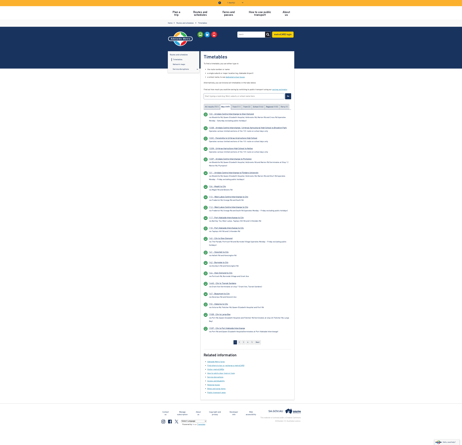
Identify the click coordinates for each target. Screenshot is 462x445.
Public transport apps (216, 393)
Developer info (234, 413)
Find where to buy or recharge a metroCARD (225, 366)
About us (198, 413)
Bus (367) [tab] (225, 107)
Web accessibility (251, 413)
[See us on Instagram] (163, 422)
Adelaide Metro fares (216, 362)
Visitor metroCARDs (215, 370)
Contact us (165, 413)
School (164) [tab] (258, 107)
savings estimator (279, 90)
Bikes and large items (216, 389)
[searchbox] (251, 35)
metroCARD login (283, 34)
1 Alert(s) (231, 3)
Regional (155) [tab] (272, 107)
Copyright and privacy (215, 413)
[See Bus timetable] (200, 35)
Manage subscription (182, 413)
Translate (201, 424)
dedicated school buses (235, 77)
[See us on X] (176, 422)
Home (170, 23)
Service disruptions (215, 377)
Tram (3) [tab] (246, 107)
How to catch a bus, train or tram (221, 373)
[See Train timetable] (207, 35)
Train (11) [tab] (236, 107)
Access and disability (216, 381)
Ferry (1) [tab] (284, 107)
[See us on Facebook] (170, 422)
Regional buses (213, 385)
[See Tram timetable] (214, 35)
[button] (197, 69)
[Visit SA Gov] (285, 411)
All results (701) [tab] (212, 107)
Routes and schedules (185, 23)
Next (258, 342)
